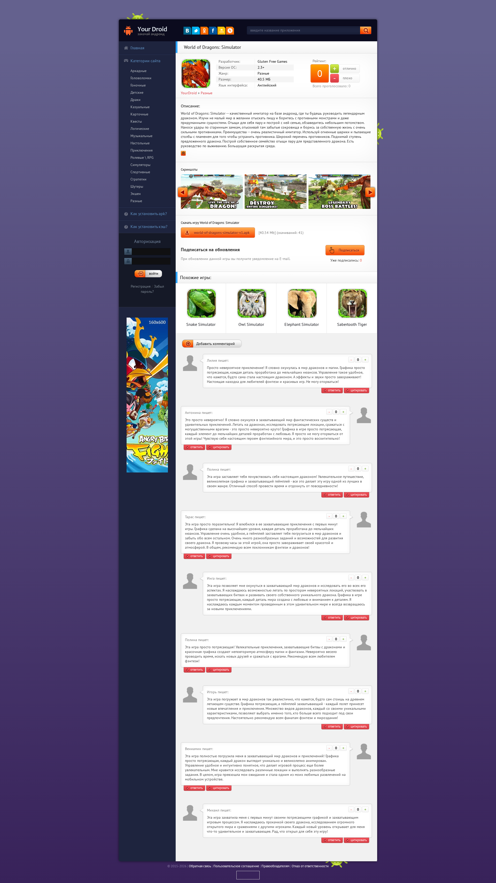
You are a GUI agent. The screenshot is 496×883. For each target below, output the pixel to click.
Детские (136, 92)
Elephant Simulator (301, 324)
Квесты (136, 121)
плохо (342, 78)
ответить (334, 390)
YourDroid (189, 93)
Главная (137, 47)
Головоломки (140, 78)
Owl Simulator (251, 324)
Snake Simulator (200, 324)
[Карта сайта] (222, 31)
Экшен (135, 193)
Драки (135, 99)
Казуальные (140, 107)
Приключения (141, 150)
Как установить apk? (148, 213)
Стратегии (138, 179)
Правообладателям (275, 866)
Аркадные (138, 70)
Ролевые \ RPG (142, 157)
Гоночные (138, 85)
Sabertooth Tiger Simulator (352, 324)
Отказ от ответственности (310, 866)
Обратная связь (200, 866)
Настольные (140, 143)
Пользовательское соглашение (236, 866)
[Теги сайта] (230, 31)
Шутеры (136, 186)
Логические (139, 128)
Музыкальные (141, 135)
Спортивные (140, 172)
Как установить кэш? (148, 226)
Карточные (139, 114)
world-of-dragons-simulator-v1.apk (222, 232)
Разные (136, 201)
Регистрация (141, 286)
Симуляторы (140, 164)
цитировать (359, 390)
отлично (344, 68)
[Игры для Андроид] (146, 30)
